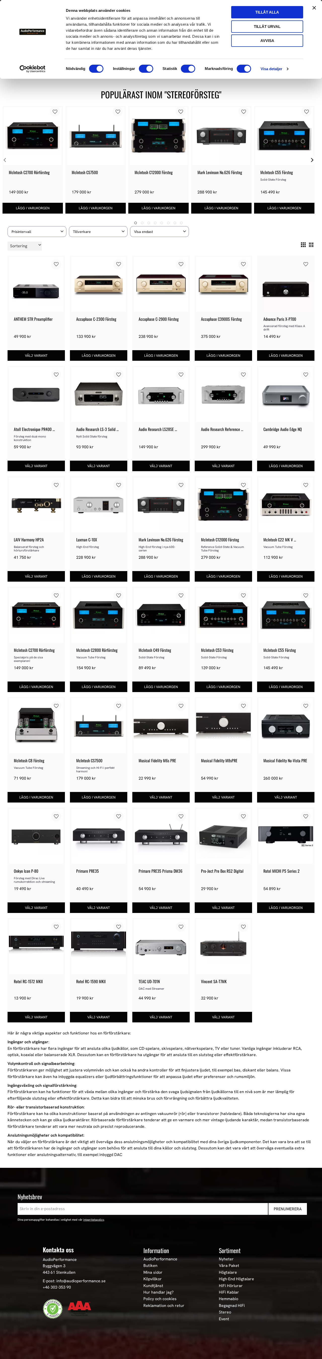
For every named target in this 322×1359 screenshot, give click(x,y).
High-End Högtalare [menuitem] (236, 1279)
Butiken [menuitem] (150, 1265)
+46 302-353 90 (57, 1287)
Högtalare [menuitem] (228, 1272)
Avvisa (267, 40)
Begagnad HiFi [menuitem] (232, 1305)
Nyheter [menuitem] (226, 1259)
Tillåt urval (267, 26)
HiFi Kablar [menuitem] (229, 1292)
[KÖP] (33, 208)
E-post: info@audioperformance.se (74, 1281)
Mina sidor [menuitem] (153, 1272)
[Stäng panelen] (314, 8)
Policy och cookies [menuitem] (160, 1299)
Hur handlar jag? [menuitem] (158, 1292)
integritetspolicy (93, 1219)
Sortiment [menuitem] (229, 1250)
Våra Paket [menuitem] (229, 1265)
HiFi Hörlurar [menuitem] (231, 1286)
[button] (37, 231)
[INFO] (36, 355)
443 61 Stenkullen (59, 1272)
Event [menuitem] (224, 1319)
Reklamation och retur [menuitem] (163, 1305)
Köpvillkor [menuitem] (152, 1279)
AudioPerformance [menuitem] (160, 1259)
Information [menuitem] (156, 1250)
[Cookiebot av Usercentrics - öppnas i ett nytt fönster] (33, 69)
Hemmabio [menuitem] (228, 1299)
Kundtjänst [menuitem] (153, 1286)
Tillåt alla (267, 12)
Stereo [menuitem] (225, 1312)
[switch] (146, 69)
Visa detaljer (271, 69)
